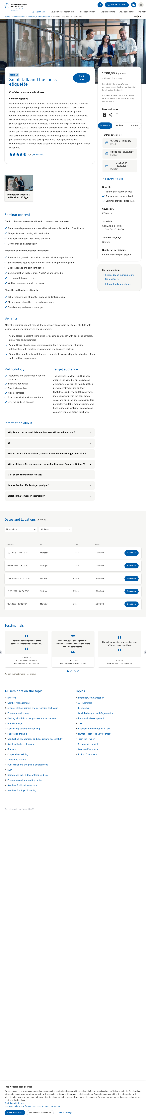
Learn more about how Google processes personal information (32, 1106)
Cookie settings (65, 1113)
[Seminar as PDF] (104, 115)
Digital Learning (108, 12)
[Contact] (133, 4)
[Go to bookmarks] (117, 115)
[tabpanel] (119, 153)
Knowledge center (126, 12)
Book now (81, 78)
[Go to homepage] (16, 7)
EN (139, 17)
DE (135, 17)
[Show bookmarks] (141, 4)
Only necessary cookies (40, 1113)
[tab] (105, 125)
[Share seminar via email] (110, 115)
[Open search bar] (100, 4)
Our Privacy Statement (15, 1103)
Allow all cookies (15, 1113)
